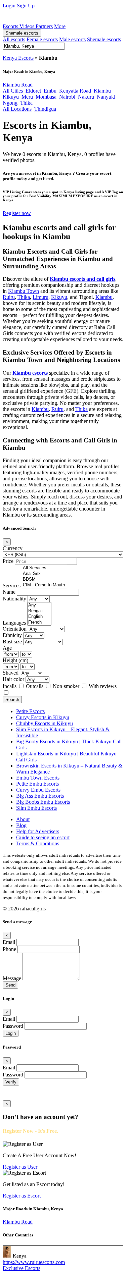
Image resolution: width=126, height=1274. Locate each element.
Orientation (15, 629)
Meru (27, 97)
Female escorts (42, 39)
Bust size (12, 641)
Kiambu (102, 91)
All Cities (13, 91)
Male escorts (72, 39)
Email (9, 942)
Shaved (10, 673)
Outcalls (35, 686)
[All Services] (44, 568)
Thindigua (45, 109)
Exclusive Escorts (21, 1268)
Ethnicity (12, 635)
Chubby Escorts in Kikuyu (44, 723)
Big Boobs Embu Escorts (43, 802)
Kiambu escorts (30, 373)
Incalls (10, 686)
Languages (14, 623)
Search (12, 699)
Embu (50, 91)
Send (10, 985)
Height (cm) (15, 660)
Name (9, 592)
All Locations (17, 109)
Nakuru (86, 97)
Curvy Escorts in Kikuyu (42, 717)
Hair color (13, 679)
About (23, 819)
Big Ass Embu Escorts (40, 796)
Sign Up (26, 5)
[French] (39, 622)
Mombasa (46, 97)
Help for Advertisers (37, 831)
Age (7, 648)
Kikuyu (11, 97)
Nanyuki (106, 97)
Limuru (40, 297)
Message (12, 978)
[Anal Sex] (44, 574)
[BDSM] (44, 579)
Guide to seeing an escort (43, 837)
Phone (9, 949)
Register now (17, 213)
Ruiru (9, 297)
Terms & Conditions (37, 843)
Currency (13, 548)
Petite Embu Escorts (37, 784)
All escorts (14, 39)
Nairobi (67, 97)
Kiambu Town (23, 291)
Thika (26, 103)
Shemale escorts (21, 33)
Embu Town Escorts (37, 778)
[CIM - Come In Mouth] (44, 585)
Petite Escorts (30, 711)
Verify (10, 1081)
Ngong (10, 103)
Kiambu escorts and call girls (82, 279)
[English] (39, 617)
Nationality (14, 598)
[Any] (39, 605)
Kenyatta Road (75, 91)
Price (8, 561)
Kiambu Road (18, 85)
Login (10, 5)
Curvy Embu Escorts (38, 790)
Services (11, 585)
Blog (21, 825)
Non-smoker (67, 686)
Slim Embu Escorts (36, 808)
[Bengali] (39, 611)
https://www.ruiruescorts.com (34, 1262)
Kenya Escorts (18, 58)
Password (13, 1026)
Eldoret (33, 91)
